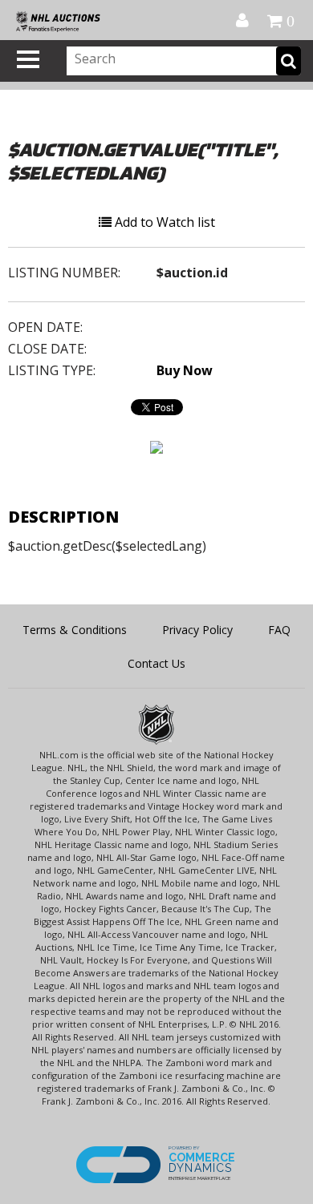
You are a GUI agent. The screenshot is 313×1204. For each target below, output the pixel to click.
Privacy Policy (197, 629)
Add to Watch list (163, 222)
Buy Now (184, 370)
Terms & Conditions (74, 629)
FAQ (279, 629)
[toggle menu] (28, 59)
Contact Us (156, 663)
